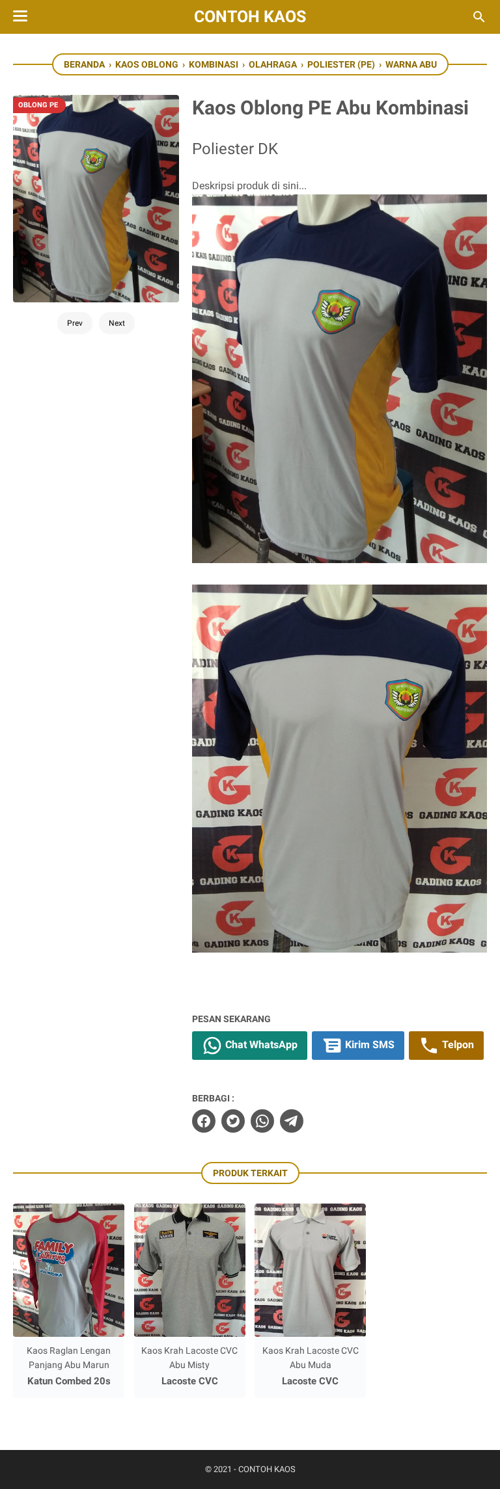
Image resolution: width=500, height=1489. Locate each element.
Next (117, 323)
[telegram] (291, 1121)
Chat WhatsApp (260, 1045)
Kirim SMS (368, 1045)
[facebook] (203, 1121)
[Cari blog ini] (479, 17)
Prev (75, 323)
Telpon (456, 1045)
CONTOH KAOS (250, 16)
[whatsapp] (262, 1121)
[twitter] (233, 1121)
